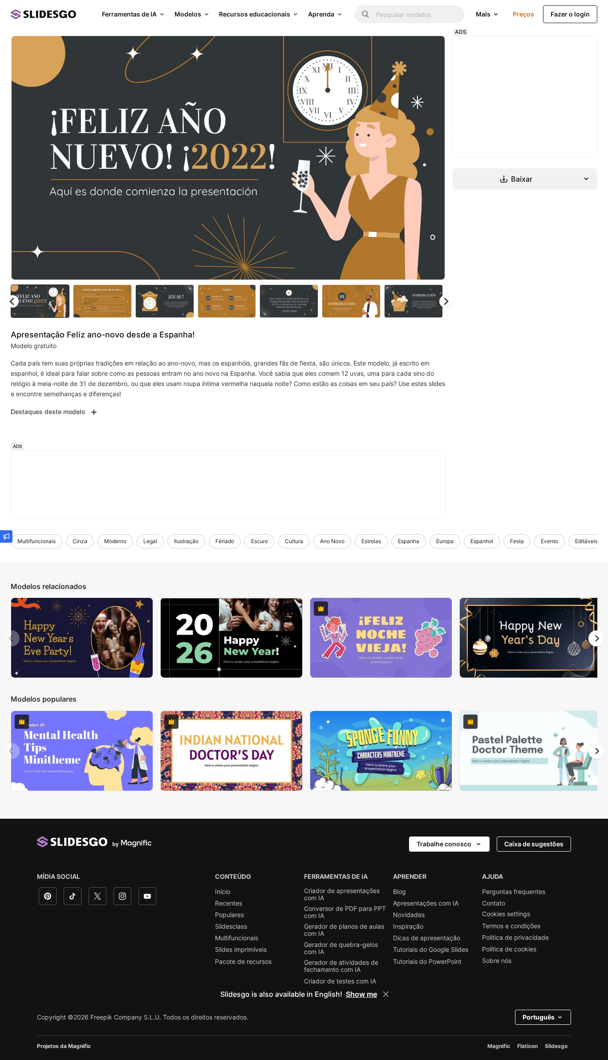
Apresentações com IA (425, 903)
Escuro (259, 541)
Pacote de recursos (243, 961)
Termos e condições (511, 926)
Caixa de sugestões (533, 844)
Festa (517, 541)
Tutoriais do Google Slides (430, 949)
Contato (493, 903)
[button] (445, 301)
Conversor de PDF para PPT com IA (345, 912)
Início (222, 891)
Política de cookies (509, 949)
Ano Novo (332, 541)
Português (539, 1017)
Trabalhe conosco (444, 844)
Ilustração (186, 541)
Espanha (408, 541)
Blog (399, 891)
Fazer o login (570, 14)
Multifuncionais (36, 541)
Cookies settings (506, 914)
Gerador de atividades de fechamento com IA (341, 966)
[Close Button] (386, 994)
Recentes (228, 903)
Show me (361, 994)
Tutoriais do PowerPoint (427, 961)
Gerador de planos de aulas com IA (344, 930)
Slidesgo (556, 1046)
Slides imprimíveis (241, 949)
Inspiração (408, 926)
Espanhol (481, 541)
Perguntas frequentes (513, 891)
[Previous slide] (12, 638)
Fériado (224, 541)
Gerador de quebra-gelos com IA (341, 948)
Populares (229, 914)
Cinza (80, 541)
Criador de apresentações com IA (342, 894)
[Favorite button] (407, 50)
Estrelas (371, 541)
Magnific (498, 1046)
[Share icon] (430, 50)
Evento (549, 541)
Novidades (409, 914)
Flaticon (527, 1046)
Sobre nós (496, 960)
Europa (445, 541)
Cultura (294, 541)
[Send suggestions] (6, 536)
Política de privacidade (515, 937)
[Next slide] (432, 158)
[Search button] (365, 14)
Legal (150, 541)
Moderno (115, 541)
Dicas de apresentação (426, 938)
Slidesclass (231, 926)
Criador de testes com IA (340, 981)
